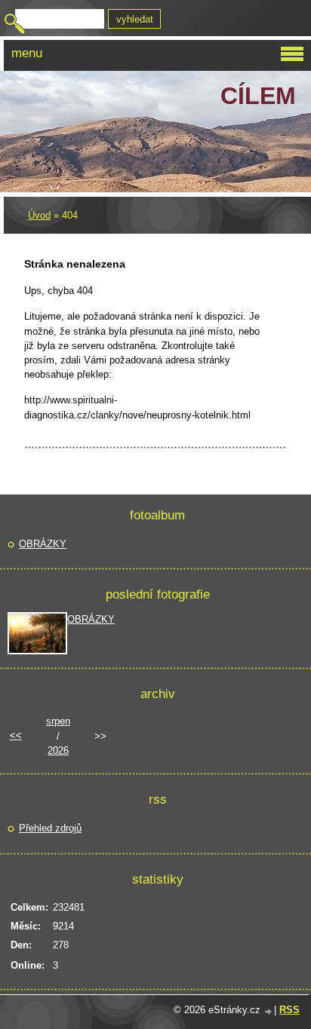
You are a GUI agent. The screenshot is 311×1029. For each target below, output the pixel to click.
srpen (58, 721)
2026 (58, 750)
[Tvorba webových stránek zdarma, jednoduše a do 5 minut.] (268, 1011)
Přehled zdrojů (50, 828)
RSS (289, 1009)
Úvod (39, 215)
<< (16, 735)
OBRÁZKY (42, 544)
